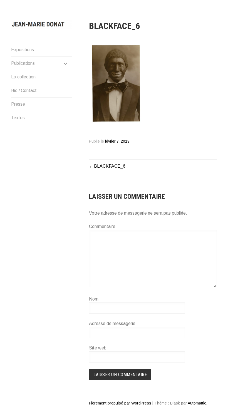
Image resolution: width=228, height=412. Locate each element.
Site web (97, 348)
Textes (18, 117)
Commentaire (102, 226)
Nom (93, 299)
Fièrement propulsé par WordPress (120, 403)
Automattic (197, 403)
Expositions (22, 49)
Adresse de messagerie (112, 323)
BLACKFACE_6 (109, 166)
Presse (18, 104)
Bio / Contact (24, 90)
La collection (23, 77)
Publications (23, 63)
